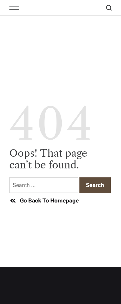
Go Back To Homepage (49, 200)
